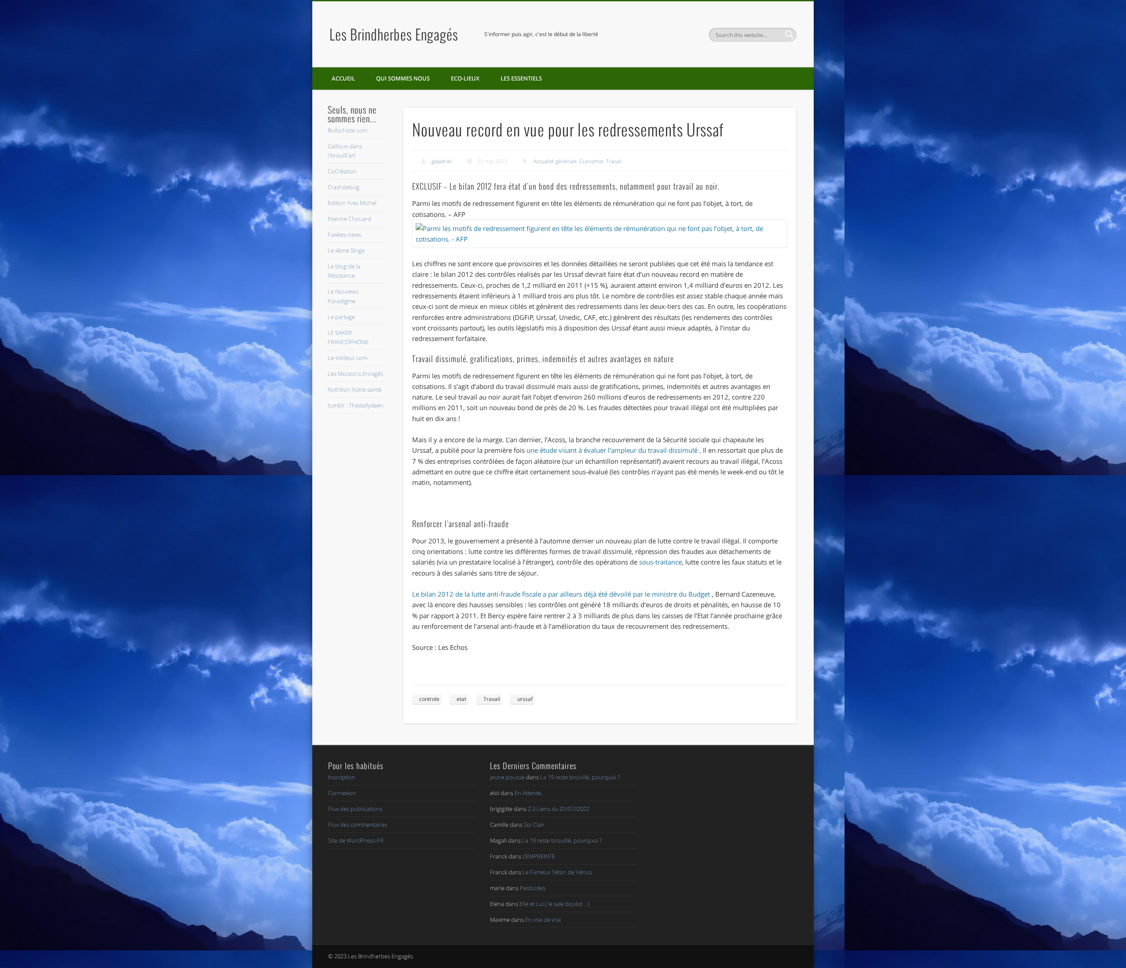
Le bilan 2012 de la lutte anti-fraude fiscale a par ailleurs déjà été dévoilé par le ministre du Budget (561, 594)
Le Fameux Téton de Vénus (557, 872)
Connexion (342, 793)
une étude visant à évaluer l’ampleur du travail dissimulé (612, 450)
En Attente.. (529, 793)
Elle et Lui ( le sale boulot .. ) (554, 904)
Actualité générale (555, 161)
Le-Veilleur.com (347, 358)
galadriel (441, 161)
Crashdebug (343, 187)
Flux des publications (355, 809)
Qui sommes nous (403, 78)
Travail (613, 161)
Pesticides (532, 888)
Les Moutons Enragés (355, 374)
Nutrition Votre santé (354, 389)
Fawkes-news (344, 234)
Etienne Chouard (349, 219)
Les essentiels (521, 78)
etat (461, 699)
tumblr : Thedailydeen (356, 405)
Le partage (341, 317)
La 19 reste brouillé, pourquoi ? (580, 777)
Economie (591, 161)
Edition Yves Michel (352, 203)
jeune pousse (507, 777)
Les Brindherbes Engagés (393, 34)
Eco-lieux (465, 78)
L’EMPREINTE (539, 856)
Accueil (343, 78)
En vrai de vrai (543, 920)
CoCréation (342, 171)
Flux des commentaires (357, 825)
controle (429, 699)
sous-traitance (660, 561)
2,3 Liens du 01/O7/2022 (558, 809)
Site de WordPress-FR (356, 840)
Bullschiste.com (347, 130)
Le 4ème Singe (346, 250)
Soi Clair (534, 825)
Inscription (341, 777)
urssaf (525, 699)
